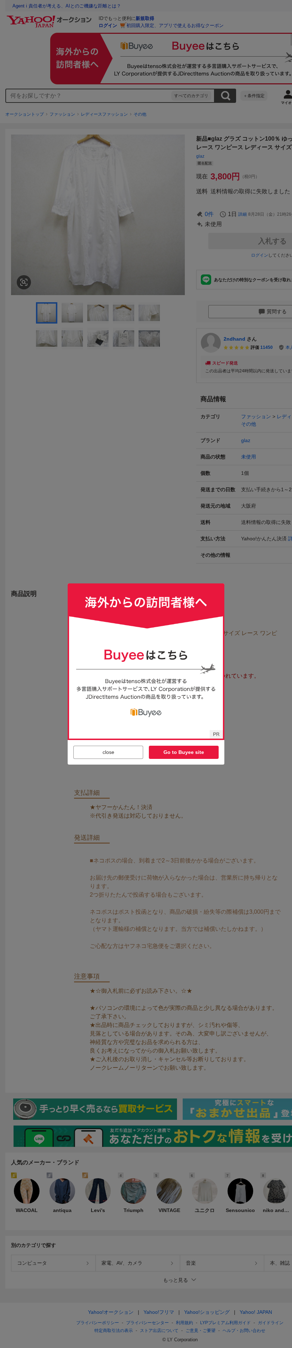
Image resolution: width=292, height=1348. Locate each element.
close (108, 752)
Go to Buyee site (183, 752)
